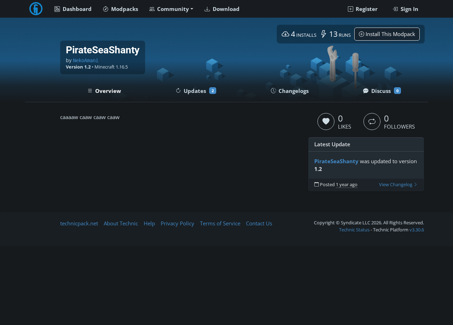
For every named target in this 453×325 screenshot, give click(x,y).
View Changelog (396, 185)
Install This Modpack (389, 33)
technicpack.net (79, 223)
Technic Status (354, 229)
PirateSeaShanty (336, 161)
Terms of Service (220, 223)
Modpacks (124, 8)
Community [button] (172, 8)
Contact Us (259, 223)
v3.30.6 (416, 229)
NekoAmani (85, 60)
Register (366, 8)
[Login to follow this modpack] (371, 121)
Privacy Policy (177, 223)
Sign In (408, 8)
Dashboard (76, 8)
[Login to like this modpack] (325, 121)
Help (149, 223)
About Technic (121, 223)
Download (225, 8)
